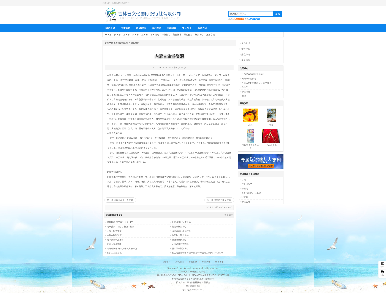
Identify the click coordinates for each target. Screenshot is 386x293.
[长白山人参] (271, 142)
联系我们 (180, 262)
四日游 (135, 34)
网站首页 (110, 28)
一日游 (108, 34)
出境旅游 (172, 28)
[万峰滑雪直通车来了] (250, 142)
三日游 (126, 34)
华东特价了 (247, 91)
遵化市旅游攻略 (179, 226)
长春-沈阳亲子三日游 (251, 193)
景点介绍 (188, 34)
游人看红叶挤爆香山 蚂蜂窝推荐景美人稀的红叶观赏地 (197, 253)
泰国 (271, 124)
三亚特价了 (247, 184)
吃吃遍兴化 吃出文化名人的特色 (122, 248)
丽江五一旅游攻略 (180, 248)
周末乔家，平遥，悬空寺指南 (120, 226)
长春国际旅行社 (123, 3)
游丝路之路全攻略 (222, 200)
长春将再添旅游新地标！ (253, 74)
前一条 (110, 200)
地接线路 (125, 28)
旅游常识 (210, 34)
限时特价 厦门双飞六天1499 (120, 222)
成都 (244, 96)
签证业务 (187, 28)
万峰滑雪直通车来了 (250, 146)
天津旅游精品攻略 (115, 240)
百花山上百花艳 (114, 253)
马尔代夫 (246, 87)
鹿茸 (250, 124)
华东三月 (246, 201)
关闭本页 (219, 207)
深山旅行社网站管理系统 (198, 282)
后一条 (210, 200)
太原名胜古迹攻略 (180, 244)
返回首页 (219, 262)
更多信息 (228, 215)
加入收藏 (210, 207)
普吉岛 (245, 188)
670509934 (223, 275)
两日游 (117, 34)
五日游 (144, 34)
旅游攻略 (199, 34)
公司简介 (166, 262)
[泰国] (271, 121)
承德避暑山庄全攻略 (123, 200)
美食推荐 (177, 34)
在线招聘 (193, 262)
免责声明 (206, 262)
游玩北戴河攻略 (179, 240)
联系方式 (202, 28)
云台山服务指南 (114, 231)
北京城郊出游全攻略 (181, 222)
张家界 (245, 197)
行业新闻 (166, 34)
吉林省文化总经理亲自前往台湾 (256, 83)
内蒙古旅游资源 (114, 235)
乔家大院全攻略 (114, 244)
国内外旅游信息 (249, 78)
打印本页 (228, 207)
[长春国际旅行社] (143, 21)
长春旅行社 (193, 279)
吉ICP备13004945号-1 (193, 289)
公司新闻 (154, 34)
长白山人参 (271, 145)
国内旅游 (156, 28)
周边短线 (141, 28)
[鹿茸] (250, 121)
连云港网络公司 (193, 286)
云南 (244, 180)
